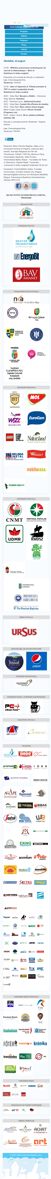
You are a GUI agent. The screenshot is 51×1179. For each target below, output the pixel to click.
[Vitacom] (40, 943)
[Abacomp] (6, 917)
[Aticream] (12, 730)
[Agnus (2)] (25, 1069)
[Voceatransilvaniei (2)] (25, 1005)
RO (19, 23)
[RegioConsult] (15, 960)
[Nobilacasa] (36, 469)
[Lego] (14, 437)
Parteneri (24, 40)
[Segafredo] (10, 818)
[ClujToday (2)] (23, 1086)
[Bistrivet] (10, 844)
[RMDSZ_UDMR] (14, 534)
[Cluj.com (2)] (25, 1017)
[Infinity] (32, 976)
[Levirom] (10, 908)
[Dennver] (15, 934)
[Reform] (6, 959)
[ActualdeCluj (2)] (15, 1086)
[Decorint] (10, 856)
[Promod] (10, 767)
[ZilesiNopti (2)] (40, 1086)
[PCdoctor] (12, 707)
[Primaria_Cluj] (14, 354)
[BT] (14, 399)
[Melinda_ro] (14, 456)
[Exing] (25, 844)
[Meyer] (32, 943)
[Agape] (10, 793)
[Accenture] (25, 856)
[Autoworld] (15, 926)
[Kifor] (23, 1110)
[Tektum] (25, 895)
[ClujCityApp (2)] (40, 1017)
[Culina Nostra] (15, 969)
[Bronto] (32, 926)
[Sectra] (25, 882)
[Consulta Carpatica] (15, 976)
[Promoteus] (40, 951)
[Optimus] (23, 951)
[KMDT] (32, 1110)
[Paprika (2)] (25, 1030)
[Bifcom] (23, 926)
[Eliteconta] (40, 754)
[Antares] (6, 926)
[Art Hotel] (40, 1142)
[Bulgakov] (34, 707)
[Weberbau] (40, 818)
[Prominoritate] (26, 607)
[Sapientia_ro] (26, 586)
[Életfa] (36, 551)
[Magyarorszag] (24, 683)
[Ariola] (32, 917)
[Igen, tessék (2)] (10, 1069)
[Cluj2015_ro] (36, 354)
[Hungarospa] (10, 1129)
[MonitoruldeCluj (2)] (6, 1086)
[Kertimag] (15, 943)
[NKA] (26, 299)
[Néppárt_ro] (36, 512)
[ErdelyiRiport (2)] (23, 1094)
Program (24, 31)
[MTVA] (12, 313)
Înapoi (38, 1162)
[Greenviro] (32, 934)
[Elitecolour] (6, 969)
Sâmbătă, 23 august (14, 60)
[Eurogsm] (36, 418)
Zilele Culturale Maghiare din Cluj (24, 27)
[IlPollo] (40, 856)
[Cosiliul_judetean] (14, 333)
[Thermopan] (40, 960)
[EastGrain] (40, 969)
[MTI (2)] (40, 1056)
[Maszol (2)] (25, 1043)
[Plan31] (32, 951)
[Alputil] (23, 917)
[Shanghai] (10, 869)
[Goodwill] (16, 778)
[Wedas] (36, 454)
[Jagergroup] (40, 793)
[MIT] (15, 1110)
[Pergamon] (10, 882)
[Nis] (25, 818)
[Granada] (25, 1142)
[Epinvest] (25, 793)
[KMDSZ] (36, 532)
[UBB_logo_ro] (26, 598)
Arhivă (24, 49)
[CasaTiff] (40, 926)
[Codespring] (6, 934)
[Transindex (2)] (10, 1056)
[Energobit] (26, 256)
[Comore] (36, 731)
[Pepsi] (36, 661)
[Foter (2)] (10, 1043)
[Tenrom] (40, 895)
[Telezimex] (32, 969)
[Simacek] (40, 882)
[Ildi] (6, 943)
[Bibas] (40, 806)
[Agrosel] (40, 976)
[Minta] (6, 1110)
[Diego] (25, 754)
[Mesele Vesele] (15, 917)
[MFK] (10, 753)
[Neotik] (40, 869)
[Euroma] (23, 934)
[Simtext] (23, 960)
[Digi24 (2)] (10, 1004)
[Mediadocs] (40, 780)
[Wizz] (14, 418)
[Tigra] (25, 805)
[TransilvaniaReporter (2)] (10, 1017)
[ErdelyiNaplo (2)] (15, 1094)
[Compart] (6, 984)
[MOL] (36, 399)
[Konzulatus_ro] (14, 570)
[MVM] (26, 238)
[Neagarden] (15, 951)
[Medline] (25, 869)
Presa (23, 45)
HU (15, 23)
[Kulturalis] (36, 334)
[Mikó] (25, 831)
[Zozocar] (23, 969)
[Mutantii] (6, 951)
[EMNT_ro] (14, 512)
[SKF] (32, 960)
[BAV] (26, 274)
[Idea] (40, 767)
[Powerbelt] (14, 485)
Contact (24, 54)
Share (10, 139)
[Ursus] (24, 632)
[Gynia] (40, 934)
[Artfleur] (40, 917)
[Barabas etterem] (10, 1142)
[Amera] (25, 767)
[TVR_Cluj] (40, 1005)
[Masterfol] (40, 844)
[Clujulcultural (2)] (6, 1094)
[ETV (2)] (25, 1056)
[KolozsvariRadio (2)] (40, 1030)
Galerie (24, 36)
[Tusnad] (14, 661)
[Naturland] (36, 437)
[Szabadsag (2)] (10, 1030)
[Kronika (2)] (40, 1043)
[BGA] (36, 314)
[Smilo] (10, 895)
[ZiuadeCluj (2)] (32, 1086)
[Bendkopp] (40, 831)
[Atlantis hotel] (25, 1129)
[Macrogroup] (23, 943)
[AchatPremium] (40, 1129)
